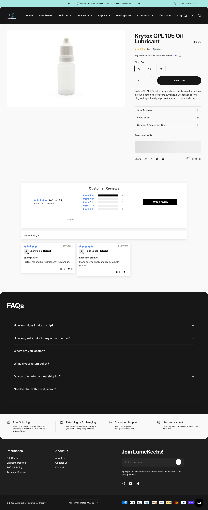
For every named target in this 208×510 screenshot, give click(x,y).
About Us (60, 458)
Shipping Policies (16, 462)
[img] (30, 246)
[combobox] (187, 3)
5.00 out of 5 (55, 200)
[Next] (139, 3)
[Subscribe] (178, 462)
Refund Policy (14, 467)
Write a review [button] (160, 201)
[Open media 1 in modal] (66, 68)
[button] (88, 195)
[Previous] (69, 3)
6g (139, 68)
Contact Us (61, 462)
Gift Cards (12, 458)
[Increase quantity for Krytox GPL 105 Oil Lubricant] (151, 80)
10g (149, 68)
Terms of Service (16, 472)
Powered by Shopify (36, 503)
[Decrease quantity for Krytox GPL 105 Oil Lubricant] (138, 80)
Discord (59, 467)
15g (161, 68)
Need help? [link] (196, 159)
